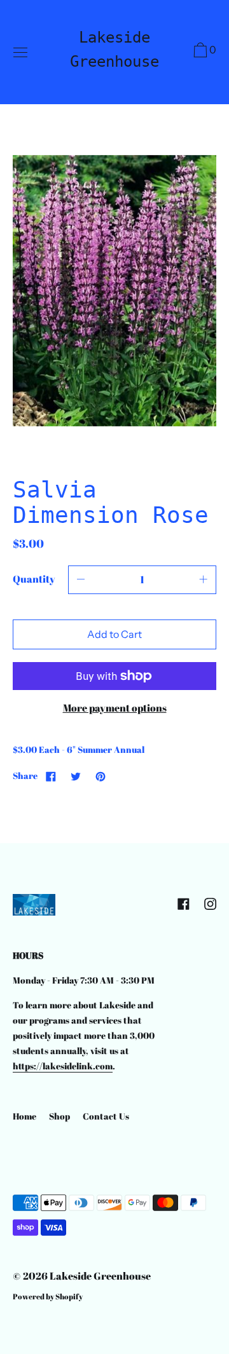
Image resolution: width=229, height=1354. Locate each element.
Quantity (34, 579)
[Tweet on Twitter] (75, 775)
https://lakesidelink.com (63, 1066)
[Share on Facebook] (50, 775)
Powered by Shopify (48, 1296)
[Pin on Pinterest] (100, 775)
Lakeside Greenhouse (114, 50)
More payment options (115, 708)
